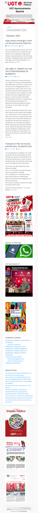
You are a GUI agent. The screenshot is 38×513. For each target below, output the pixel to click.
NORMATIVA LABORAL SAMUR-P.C (16, 351)
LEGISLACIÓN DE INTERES (13, 357)
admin (22, 46)
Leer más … (17, 62)
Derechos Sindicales (14, 344)
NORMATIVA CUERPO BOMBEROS (16, 349)
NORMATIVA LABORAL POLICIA (15, 347)
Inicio (9, 27)
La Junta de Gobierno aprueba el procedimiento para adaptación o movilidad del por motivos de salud (16, 392)
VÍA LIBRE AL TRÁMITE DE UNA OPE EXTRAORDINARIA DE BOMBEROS (18, 71)
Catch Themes (23, 511)
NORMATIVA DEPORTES (13, 363)
